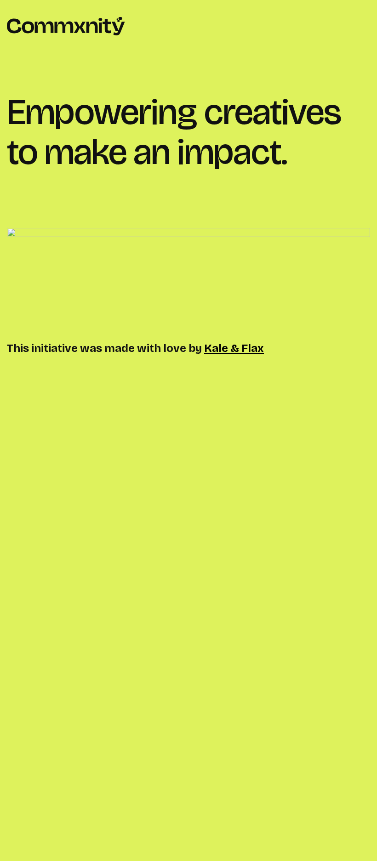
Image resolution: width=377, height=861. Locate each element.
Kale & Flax (234, 348)
